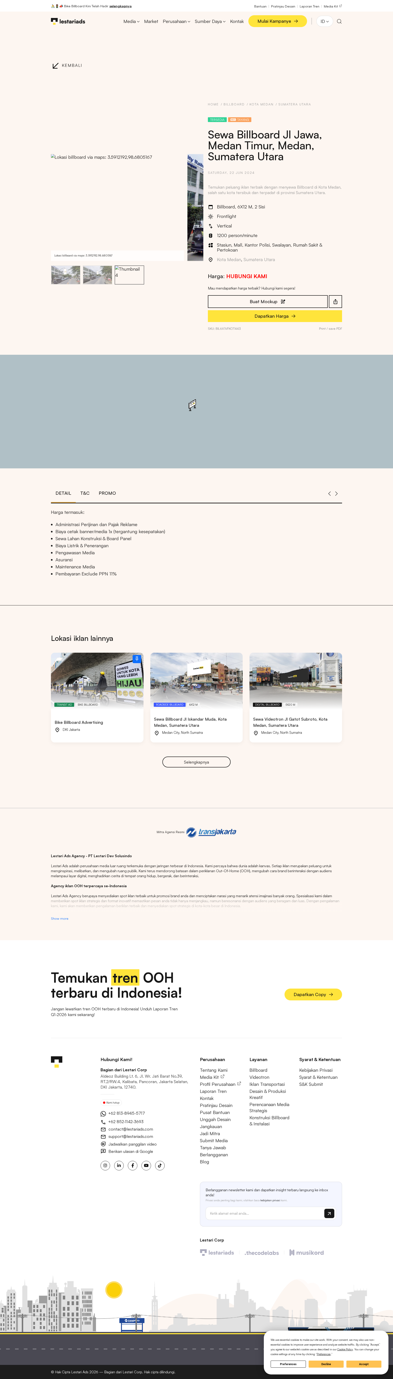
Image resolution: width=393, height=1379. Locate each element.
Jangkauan (211, 1126)
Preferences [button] (324, 1354)
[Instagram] (105, 1165)
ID (323, 21)
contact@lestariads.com (130, 1129)
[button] (122, 207)
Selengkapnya (196, 761)
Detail (63, 493)
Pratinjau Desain (283, 6)
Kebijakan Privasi (316, 1070)
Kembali (72, 65)
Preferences (288, 1364)
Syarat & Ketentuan (318, 1077)
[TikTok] (160, 1165)
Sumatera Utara (294, 104)
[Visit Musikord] (307, 1252)
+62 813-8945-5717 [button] (126, 1113)
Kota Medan (261, 104)
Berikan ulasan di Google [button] (130, 1151)
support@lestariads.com (130, 1136)
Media (129, 21)
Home (213, 104)
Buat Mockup (263, 301)
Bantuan (260, 6)
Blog (204, 1161)
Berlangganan (214, 1154)
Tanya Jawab (213, 1147)
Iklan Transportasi (267, 1084)
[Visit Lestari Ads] (217, 1252)
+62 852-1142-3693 (125, 1121)
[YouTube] (146, 1165)
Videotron (259, 1077)
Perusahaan (174, 21)
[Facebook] (132, 1165)
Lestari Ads (79, 1372)
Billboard (234, 104)
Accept (364, 1364)
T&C (85, 493)
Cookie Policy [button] (345, 1349)
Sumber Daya (208, 21)
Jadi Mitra (210, 1133)
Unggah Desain (215, 1119)
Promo (107, 493)
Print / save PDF (330, 328)
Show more (59, 918)
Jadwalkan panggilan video (132, 1144)
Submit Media (214, 1140)
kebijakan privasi (270, 1200)
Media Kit (331, 6)
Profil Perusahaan (218, 1084)
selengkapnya (120, 6)
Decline (326, 1364)
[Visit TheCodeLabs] (262, 1252)
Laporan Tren (309, 6)
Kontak (207, 1098)
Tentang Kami (213, 1070)
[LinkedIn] (119, 1165)
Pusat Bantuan (215, 1112)
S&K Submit (311, 1084)
